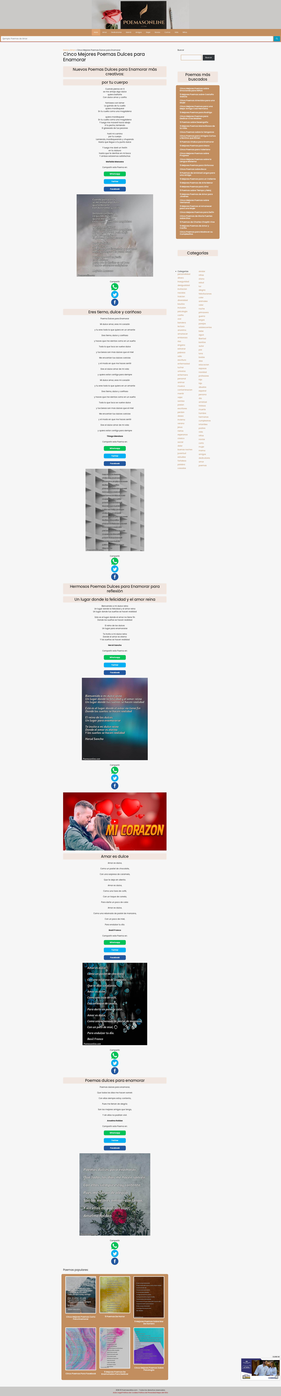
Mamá (128, 32)
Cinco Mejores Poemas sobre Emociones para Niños (194, 89)
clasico (181, 438)
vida (201, 432)
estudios (182, 457)
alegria (202, 290)
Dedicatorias (116, 32)
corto (201, 443)
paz (200, 349)
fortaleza (182, 460)
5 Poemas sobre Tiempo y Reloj (195, 190)
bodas (202, 357)
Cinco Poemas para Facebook (81, 1374)
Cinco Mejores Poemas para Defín (197, 212)
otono (201, 279)
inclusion (182, 307)
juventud (182, 453)
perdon (181, 412)
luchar (181, 367)
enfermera (183, 375)
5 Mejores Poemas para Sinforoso (197, 165)
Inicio (96, 32)
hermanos (203, 417)
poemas (203, 465)
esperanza (183, 434)
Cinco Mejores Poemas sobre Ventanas (194, 201)
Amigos (139, 32)
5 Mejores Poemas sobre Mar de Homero (148, 1322)
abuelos (202, 387)
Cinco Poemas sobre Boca (193, 169)
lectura (181, 326)
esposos (202, 368)
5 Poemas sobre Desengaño (194, 122)
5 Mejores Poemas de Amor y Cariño (194, 226)
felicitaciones (205, 293)
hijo (200, 383)
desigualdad (184, 285)
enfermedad (184, 363)
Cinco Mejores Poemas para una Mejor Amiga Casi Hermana (196, 107)
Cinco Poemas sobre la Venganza (197, 132)
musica (181, 386)
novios (202, 439)
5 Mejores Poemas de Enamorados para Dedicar (114, 1373)
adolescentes (205, 327)
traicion (181, 296)
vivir (179, 319)
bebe (201, 331)
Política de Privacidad (147, 1392)
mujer (201, 446)
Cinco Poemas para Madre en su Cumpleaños (196, 232)
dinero (181, 278)
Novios (157, 32)
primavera (204, 312)
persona (202, 394)
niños (201, 435)
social (180, 442)
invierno (181, 419)
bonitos (202, 342)
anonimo (182, 330)
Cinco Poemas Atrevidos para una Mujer (197, 101)
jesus (180, 427)
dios (201, 361)
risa (179, 341)
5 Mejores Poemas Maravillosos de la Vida (197, 127)
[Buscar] (277, 38)
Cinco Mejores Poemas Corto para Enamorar (80, 1318)
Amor (104, 32)
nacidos (181, 292)
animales (203, 301)
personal (182, 378)
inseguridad (183, 281)
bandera (182, 322)
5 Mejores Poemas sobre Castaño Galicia (197, 95)
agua (201, 335)
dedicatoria (204, 458)
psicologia (182, 311)
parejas (202, 323)
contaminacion (185, 390)
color (201, 297)
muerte (202, 409)
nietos (180, 431)
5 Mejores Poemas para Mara (194, 145)
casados (182, 468)
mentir (181, 393)
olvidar (202, 271)
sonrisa (181, 401)
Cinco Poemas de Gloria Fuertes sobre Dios (196, 217)
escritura (182, 360)
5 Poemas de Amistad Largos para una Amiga (197, 173)
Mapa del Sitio (162, 1392)
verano (181, 423)
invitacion (182, 289)
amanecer (183, 334)
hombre (202, 413)
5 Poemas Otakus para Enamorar (197, 141)
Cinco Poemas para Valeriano (195, 149)
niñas (201, 275)
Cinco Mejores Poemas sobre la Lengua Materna (195, 160)
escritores (182, 408)
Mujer (148, 32)
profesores (204, 376)
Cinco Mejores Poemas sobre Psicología (149, 1369)
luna (201, 353)
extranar (182, 348)
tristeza (202, 405)
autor (201, 346)
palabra (181, 464)
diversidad (183, 300)
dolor (180, 446)
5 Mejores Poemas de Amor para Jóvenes (196, 195)
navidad (203, 372)
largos (202, 320)
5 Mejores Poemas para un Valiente (198, 179)
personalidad (184, 274)
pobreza (181, 352)
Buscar (181, 50)
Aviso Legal (117, 1392)
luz (200, 286)
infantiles (203, 424)
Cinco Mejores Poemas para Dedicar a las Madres (194, 117)
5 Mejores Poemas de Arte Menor (196, 182)
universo (182, 371)
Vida (176, 32)
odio (180, 356)
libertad (202, 338)
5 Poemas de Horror (115, 1316)
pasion (181, 404)
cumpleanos (205, 420)
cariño (181, 315)
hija (200, 379)
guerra (202, 316)
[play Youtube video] (115, 821)
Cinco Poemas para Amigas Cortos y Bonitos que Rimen (198, 136)
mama (202, 450)
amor (72, 50)
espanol (202, 391)
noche (202, 308)
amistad (203, 402)
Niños (185, 32)
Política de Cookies (130, 1392)
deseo (181, 416)
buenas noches (185, 449)
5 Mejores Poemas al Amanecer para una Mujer (196, 207)
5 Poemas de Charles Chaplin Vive (197, 222)
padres (202, 428)
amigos (202, 454)
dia (200, 398)
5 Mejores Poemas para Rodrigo (196, 112)
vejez (180, 397)
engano (181, 345)
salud (201, 282)
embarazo (182, 337)
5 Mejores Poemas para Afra (194, 186)
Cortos (167, 32)
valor (201, 305)
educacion (204, 364)
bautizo (181, 304)
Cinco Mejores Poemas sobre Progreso (194, 154)
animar (181, 382)
